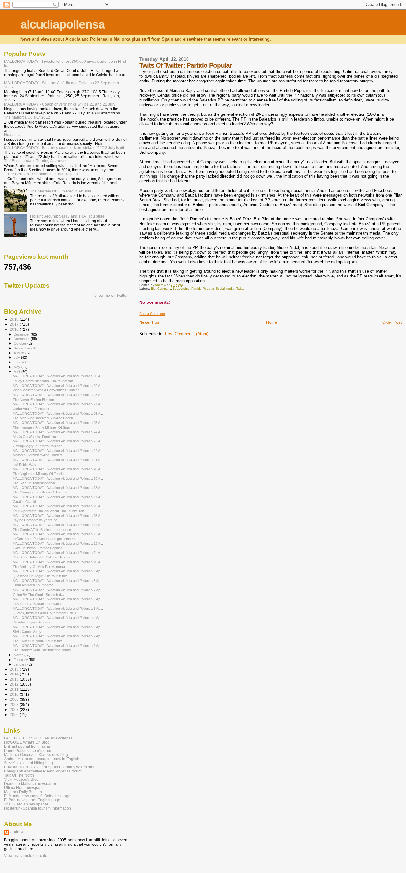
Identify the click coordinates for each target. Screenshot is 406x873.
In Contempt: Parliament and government (44, 539)
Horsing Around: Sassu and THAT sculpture (67, 216)
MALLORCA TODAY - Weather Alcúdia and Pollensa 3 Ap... (58, 627)
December (22, 334)
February (21, 659)
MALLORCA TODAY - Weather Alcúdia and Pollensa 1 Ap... (58, 646)
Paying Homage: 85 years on (35, 520)
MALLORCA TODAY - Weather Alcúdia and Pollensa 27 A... (58, 404)
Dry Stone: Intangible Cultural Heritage (42, 557)
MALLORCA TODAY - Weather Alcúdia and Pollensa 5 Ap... (58, 608)
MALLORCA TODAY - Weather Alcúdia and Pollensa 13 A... (58, 534)
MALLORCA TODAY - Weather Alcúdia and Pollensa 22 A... (58, 451)
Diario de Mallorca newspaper (30, 783)
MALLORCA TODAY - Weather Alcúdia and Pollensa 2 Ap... (58, 636)
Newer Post (149, 322)
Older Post (392, 322)
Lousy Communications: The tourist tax (43, 381)
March (19, 655)
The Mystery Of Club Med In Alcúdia (60, 191)
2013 (15, 679)
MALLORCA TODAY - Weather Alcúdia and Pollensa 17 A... (58, 497)
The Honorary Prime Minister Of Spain (42, 427)
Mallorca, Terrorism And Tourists (37, 455)
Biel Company (161, 288)
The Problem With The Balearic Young (42, 650)
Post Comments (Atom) (186, 333)
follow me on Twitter (111, 295)
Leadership (181, 288)
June (18, 362)
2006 (15, 715)
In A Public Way (24, 464)
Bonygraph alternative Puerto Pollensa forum (43, 771)
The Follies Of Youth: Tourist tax (37, 641)
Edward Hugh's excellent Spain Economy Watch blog (49, 767)
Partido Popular (202, 288)
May (17, 367)
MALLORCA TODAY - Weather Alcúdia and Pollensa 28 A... (58, 395)
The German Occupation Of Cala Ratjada (42, 174)
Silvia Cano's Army (27, 632)
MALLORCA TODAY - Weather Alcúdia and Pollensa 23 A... (58, 441)
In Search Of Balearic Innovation (37, 604)
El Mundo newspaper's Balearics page (37, 796)
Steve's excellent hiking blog (28, 763)
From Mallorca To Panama (33, 585)
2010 (15, 694)
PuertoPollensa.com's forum (28, 750)
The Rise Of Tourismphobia (34, 483)
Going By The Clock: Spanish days (40, 594)
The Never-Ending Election (33, 399)
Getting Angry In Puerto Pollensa (37, 446)
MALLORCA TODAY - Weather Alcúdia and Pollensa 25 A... (58, 423)
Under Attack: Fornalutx (31, 409)
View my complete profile (25, 855)
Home (271, 322)
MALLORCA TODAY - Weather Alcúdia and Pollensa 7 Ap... (58, 590)
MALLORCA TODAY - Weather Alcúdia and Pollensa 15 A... (58, 516)
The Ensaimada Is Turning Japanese (36, 161)
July (17, 357)
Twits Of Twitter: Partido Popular (37, 548)
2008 (15, 704)
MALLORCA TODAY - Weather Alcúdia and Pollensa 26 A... (58, 413)
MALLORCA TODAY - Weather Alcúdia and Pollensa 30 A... (58, 376)
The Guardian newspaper (26, 804)
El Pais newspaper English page (32, 800)
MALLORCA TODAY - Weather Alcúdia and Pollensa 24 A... (58, 432)
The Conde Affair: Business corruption (42, 529)
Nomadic (12, 135)
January (20, 664)
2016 (15, 329)
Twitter (241, 288)
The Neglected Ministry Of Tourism (39, 474)
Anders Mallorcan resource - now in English (41, 759)
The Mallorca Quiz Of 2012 (27, 117)
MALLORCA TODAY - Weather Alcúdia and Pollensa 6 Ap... (58, 599)
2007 (15, 709)
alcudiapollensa (62, 24)
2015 (15, 669)
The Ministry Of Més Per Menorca (39, 567)
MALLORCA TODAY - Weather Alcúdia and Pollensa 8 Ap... (58, 581)
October (20, 343)
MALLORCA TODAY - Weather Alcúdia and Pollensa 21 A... (58, 460)
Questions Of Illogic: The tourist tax (40, 576)
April (17, 372)
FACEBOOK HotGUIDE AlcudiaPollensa (38, 738)
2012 (15, 684)
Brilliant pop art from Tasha (27, 746)
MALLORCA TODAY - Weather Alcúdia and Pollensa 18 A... (58, 488)
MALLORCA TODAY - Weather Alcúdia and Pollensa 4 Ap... (58, 618)
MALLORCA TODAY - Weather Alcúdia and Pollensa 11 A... (58, 553)
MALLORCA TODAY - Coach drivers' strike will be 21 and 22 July (59, 104)
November (22, 339)
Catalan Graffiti (24, 502)
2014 (15, 674)
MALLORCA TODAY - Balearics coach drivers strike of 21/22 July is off (64, 148)
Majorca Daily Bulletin (23, 792)
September (22, 348)
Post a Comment (152, 314)
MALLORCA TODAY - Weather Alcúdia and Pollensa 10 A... (58, 562)
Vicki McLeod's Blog (21, 779)
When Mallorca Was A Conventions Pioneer (46, 390)
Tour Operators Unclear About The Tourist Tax (48, 511)
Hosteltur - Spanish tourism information (37, 808)
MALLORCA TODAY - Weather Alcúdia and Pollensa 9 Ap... (58, 571)
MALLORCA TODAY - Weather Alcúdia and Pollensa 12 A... (58, 543)
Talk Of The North (19, 775)
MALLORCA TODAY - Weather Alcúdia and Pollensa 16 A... (58, 506)
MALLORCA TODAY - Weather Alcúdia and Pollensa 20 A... (58, 469)
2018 (15, 319)
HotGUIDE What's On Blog (26, 742)
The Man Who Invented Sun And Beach (43, 418)
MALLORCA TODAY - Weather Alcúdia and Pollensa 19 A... (58, 478)
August (19, 353)
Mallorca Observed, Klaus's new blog (36, 754)
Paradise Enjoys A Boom (31, 622)
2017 (15, 324)
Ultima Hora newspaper (24, 787)
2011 (15, 689)
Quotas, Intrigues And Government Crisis (44, 613)
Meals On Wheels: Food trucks (37, 437)
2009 (15, 699)
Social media (225, 288)
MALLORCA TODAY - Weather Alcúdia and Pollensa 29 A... (58, 386)
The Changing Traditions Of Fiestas (40, 492)
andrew (16, 832)
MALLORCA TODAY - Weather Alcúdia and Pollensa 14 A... (58, 525)
